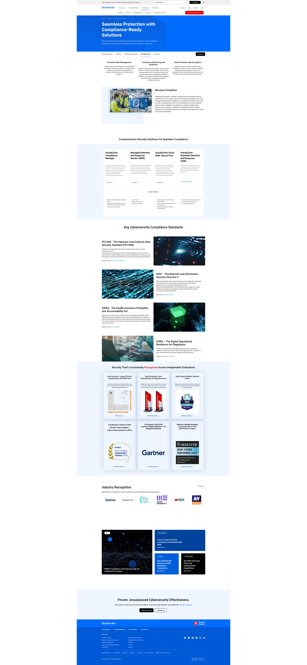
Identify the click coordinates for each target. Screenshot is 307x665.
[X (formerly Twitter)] (189, 638)
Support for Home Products (135, 637)
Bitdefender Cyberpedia (107, 642)
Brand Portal (105, 647)
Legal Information (106, 652)
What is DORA (169, 356)
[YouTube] (196, 638)
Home (103, 18)
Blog (189, 7)
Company (132, 652)
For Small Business (119, 629)
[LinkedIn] (193, 638)
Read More (180, 540)
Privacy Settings (149, 652)
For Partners (144, 629)
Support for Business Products (136, 640)
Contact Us (139, 652)
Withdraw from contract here (163, 652)
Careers (130, 645)
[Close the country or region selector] (204, 2)
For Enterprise (133, 629)
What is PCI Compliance (117, 260)
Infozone (130, 647)
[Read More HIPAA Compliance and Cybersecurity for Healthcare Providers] (127, 552)
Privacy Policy (116, 652)
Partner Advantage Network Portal (110, 645)
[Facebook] (185, 638)
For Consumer (106, 629)
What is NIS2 (168, 294)
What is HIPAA (115, 327)
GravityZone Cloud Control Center (110, 640)
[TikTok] (204, 638)
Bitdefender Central (106, 637)
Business (109, 18)
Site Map (125, 652)
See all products (186, 605)
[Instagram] (200, 638)
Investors (130, 642)
